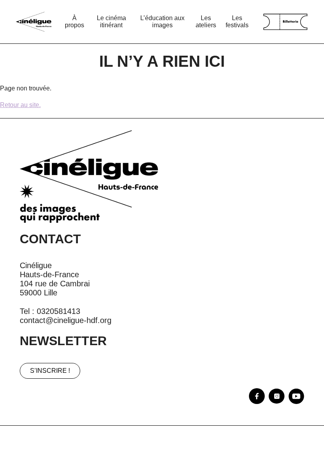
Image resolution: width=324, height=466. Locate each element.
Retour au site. (20, 104)
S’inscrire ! (50, 370)
